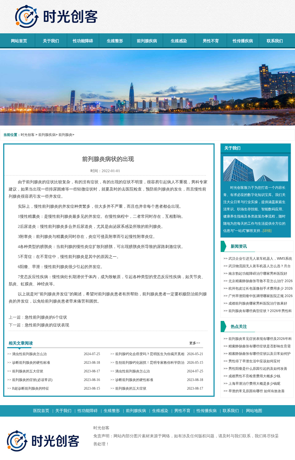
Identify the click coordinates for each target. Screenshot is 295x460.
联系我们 (275, 41)
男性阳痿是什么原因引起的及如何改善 (257, 369)
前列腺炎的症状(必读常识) (32, 380)
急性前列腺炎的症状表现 (47, 325)
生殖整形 (115, 41)
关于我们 (51, 41)
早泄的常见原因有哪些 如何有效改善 (256, 391)
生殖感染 (179, 41)
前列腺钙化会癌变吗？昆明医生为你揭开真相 (149, 354)
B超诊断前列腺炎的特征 (30, 388)
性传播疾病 (243, 41)
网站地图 (254, 411)
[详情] (267, 231)
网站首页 (19, 41)
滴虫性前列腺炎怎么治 (29, 354)
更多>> (194, 343)
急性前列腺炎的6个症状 (46, 317)
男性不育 (211, 41)
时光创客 (28, 135)
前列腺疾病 (147, 41)
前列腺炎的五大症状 (27, 371)
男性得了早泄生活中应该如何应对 (254, 361)
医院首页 (41, 411)
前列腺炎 (65, 135)
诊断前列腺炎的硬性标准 (31, 363)
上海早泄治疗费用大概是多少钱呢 (254, 384)
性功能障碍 (83, 41)
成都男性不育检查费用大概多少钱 (254, 376)
